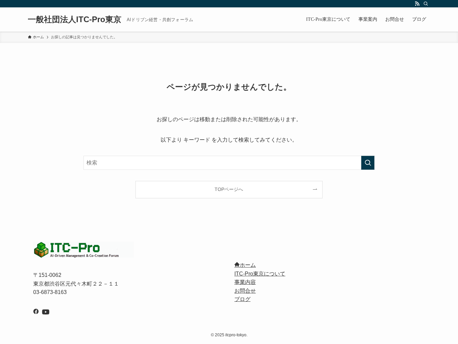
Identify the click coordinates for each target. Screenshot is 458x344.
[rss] (417, 3)
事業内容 (245, 282)
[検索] (425, 3)
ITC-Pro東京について (259, 274)
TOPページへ (229, 189)
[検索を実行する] (368, 163)
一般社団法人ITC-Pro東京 (74, 19)
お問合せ (245, 291)
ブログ (242, 299)
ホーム (248, 265)
